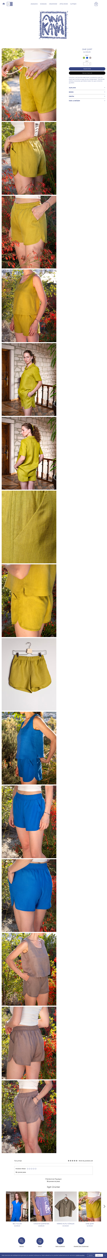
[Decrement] (84, 63)
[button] (96, 4)
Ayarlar (91, 1255)
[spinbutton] (87, 63)
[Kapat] (105, 1255)
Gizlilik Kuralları (80, 1255)
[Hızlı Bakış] (17, 1206)
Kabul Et (99, 1255)
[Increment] (90, 63)
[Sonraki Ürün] (104, 1206)
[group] (53, 1209)
